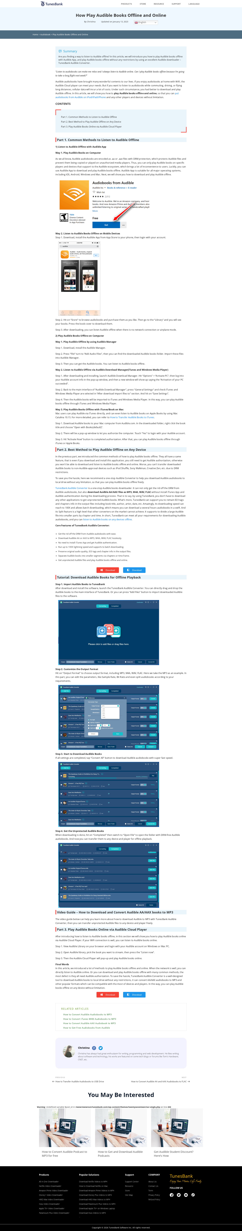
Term (150, 1190)
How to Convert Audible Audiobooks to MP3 (87, 1014)
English (142, 22)
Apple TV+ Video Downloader (51, 1208)
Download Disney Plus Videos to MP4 (95, 1195)
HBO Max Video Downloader (51, 1199)
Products (126, 4)
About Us (152, 1181)
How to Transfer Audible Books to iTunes (132, 417)
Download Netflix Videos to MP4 (93, 1181)
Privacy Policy (154, 1195)
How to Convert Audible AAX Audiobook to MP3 (89, 1023)
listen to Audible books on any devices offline (107, 519)
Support (176, 4)
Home (35, 34)
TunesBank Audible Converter (71, 488)
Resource (159, 4)
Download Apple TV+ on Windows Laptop (97, 1208)
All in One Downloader (49, 1181)
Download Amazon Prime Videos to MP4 (96, 1190)
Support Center (132, 1181)
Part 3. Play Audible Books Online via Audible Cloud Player (91, 126)
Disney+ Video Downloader (51, 1195)
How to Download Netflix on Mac (93, 1186)
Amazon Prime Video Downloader (53, 1190)
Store (143, 4)
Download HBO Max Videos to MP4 (94, 1199)
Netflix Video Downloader (50, 1186)
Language (194, 4)
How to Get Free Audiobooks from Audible (86, 1027)
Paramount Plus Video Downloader (54, 1213)
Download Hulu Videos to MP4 (92, 1213)
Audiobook (45, 34)
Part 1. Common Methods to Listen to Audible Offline (89, 116)
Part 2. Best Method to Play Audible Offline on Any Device (91, 121)
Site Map (129, 1195)
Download (110, 570)
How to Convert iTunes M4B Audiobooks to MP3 (89, 1019)
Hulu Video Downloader (49, 1204)
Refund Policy (154, 1199)
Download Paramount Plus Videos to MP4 (97, 1204)
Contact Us (153, 1186)
